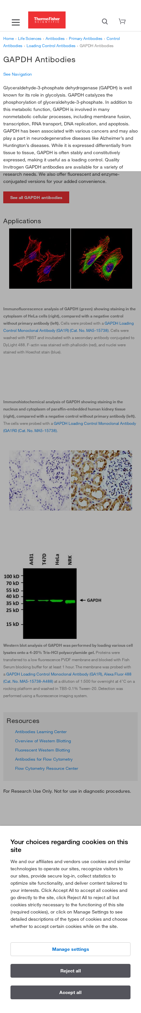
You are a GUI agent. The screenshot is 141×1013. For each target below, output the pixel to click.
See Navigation (17, 74)
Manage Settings (70, 949)
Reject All (70, 971)
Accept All (70, 992)
